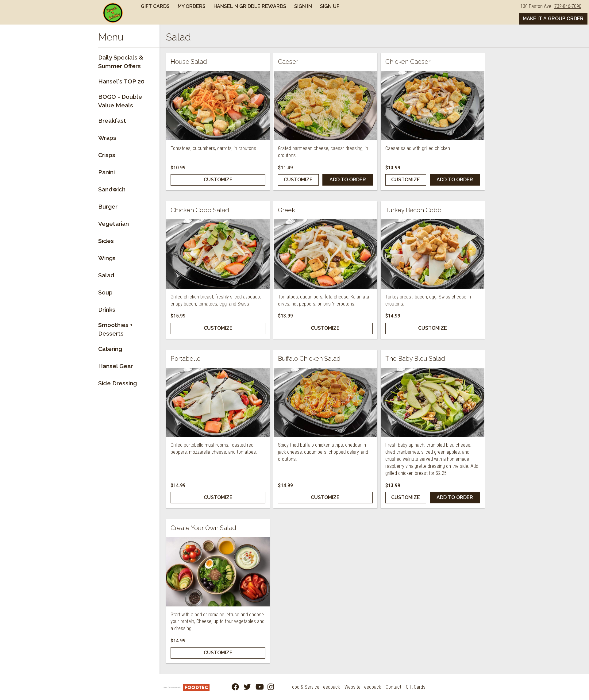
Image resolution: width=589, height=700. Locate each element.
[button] (113, 13)
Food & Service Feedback (315, 687)
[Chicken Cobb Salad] (218, 254)
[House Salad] (218, 105)
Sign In (303, 6)
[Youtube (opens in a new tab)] (255, 687)
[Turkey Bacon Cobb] (433, 254)
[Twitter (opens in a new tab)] (243, 687)
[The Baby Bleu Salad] (433, 402)
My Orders (192, 6)
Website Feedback (363, 687)
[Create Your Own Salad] (218, 572)
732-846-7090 (567, 6)
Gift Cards (155, 6)
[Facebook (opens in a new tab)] (231, 687)
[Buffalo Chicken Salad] (325, 402)
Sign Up (330, 6)
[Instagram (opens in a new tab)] (267, 687)
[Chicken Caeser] (433, 105)
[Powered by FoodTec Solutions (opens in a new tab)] (187, 687)
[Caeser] (325, 105)
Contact (393, 687)
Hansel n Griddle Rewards (250, 6)
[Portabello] (218, 402)
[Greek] (325, 254)
